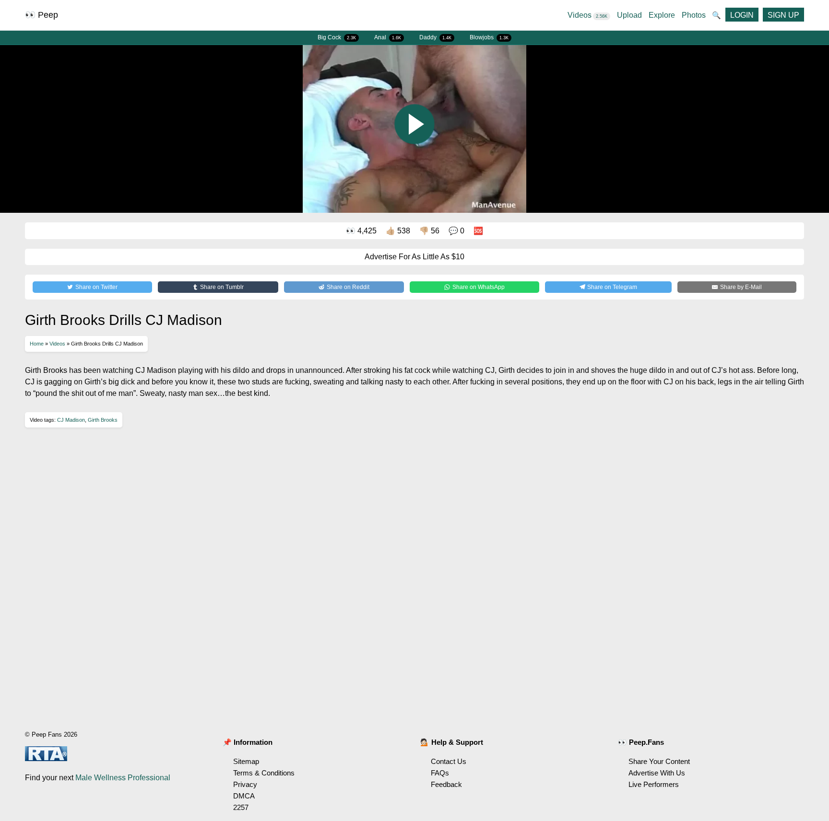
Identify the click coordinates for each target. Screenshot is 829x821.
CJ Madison (71, 420)
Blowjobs (489, 37)
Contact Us (448, 761)
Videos (587, 15)
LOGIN (742, 15)
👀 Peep (41, 15)
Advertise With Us (656, 773)
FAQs (440, 773)
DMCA (244, 796)
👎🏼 (429, 231)
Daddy (435, 37)
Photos (694, 15)
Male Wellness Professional (122, 778)
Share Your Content (659, 761)
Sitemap (246, 761)
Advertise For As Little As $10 (414, 257)
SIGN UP (783, 15)
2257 (241, 807)
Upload (629, 15)
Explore (662, 15)
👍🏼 (398, 231)
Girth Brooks (103, 420)
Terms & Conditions (264, 773)
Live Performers (653, 784)
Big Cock (337, 37)
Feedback (446, 784)
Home (37, 344)
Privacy (245, 784)
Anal (387, 37)
